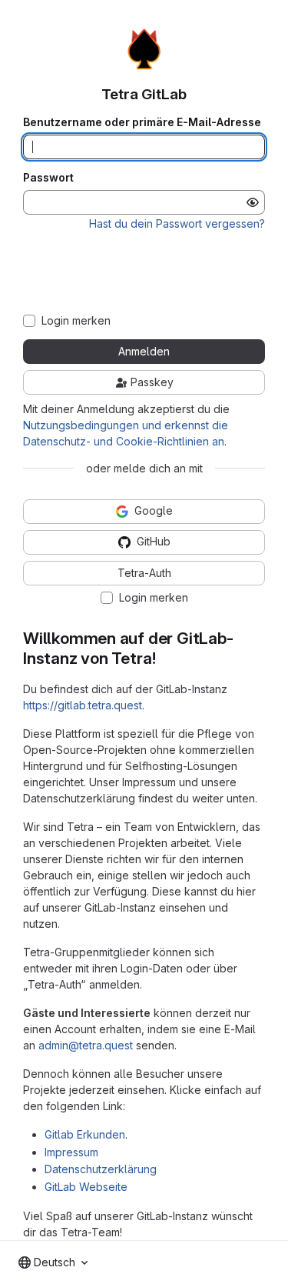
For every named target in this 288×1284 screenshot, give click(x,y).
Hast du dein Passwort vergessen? (177, 223)
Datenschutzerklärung (101, 1169)
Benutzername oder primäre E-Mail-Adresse (142, 122)
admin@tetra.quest (85, 1045)
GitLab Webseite (86, 1186)
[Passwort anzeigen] (252, 202)
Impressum (71, 1152)
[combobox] (53, 1262)
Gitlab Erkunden (85, 1134)
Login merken (76, 321)
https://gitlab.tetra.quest (82, 705)
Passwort (48, 178)
